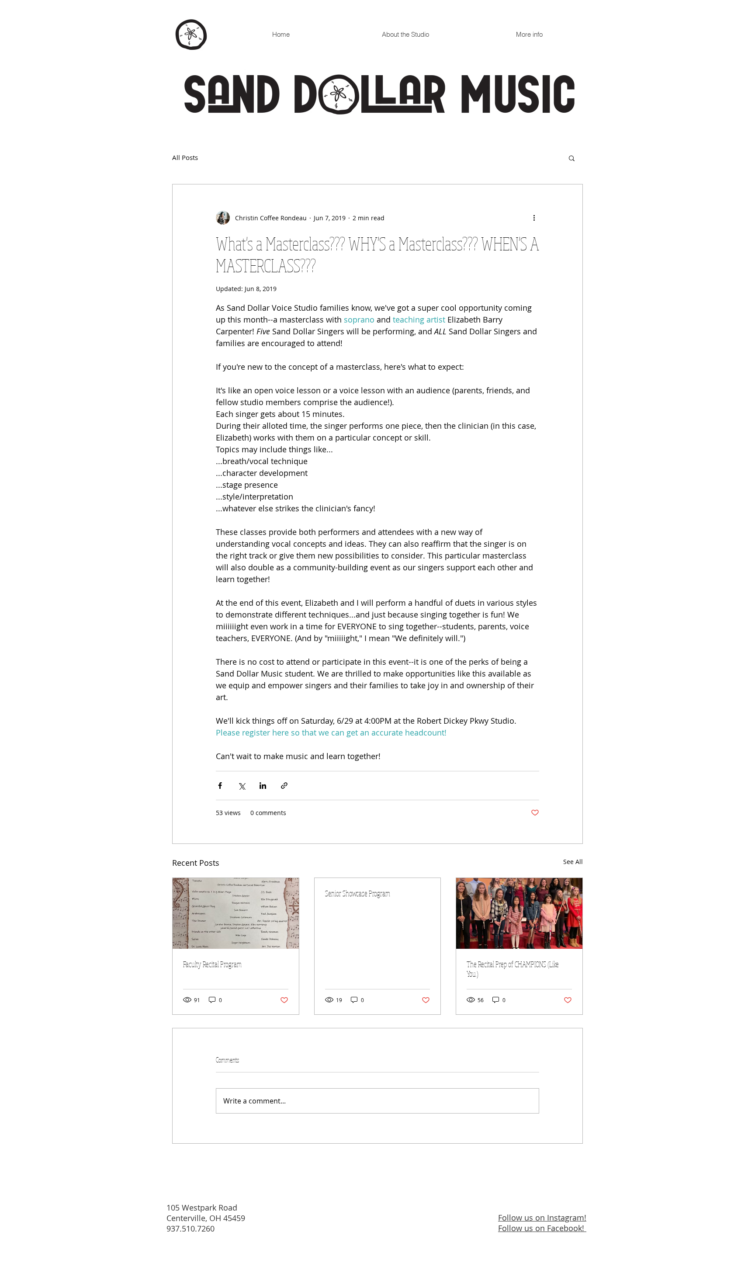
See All (573, 861)
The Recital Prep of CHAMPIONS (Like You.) (513, 969)
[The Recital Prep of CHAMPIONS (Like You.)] (519, 913)
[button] (572, 157)
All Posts (185, 157)
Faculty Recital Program (212, 964)
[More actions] (534, 217)
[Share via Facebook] (220, 785)
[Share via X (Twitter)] (241, 785)
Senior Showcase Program (357, 893)
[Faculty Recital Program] (236, 913)
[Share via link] (284, 785)
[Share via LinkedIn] (263, 785)
